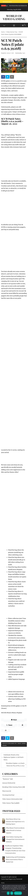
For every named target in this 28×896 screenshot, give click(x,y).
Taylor (23, 53)
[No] (26, 891)
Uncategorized (7, 795)
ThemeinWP (19, 879)
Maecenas (5, 791)
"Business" (6, 779)
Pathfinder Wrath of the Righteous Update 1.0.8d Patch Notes (13, 757)
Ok (8, 893)
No (11, 893)
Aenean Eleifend (7, 783)
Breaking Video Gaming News (12, 787)
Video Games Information (10, 799)
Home (2, 883)
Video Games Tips (12, 743)
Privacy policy (18, 893)
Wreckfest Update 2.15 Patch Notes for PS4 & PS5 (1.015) (15, 764)
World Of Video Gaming (14, 17)
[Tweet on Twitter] (8, 77)
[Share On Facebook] (3, 77)
